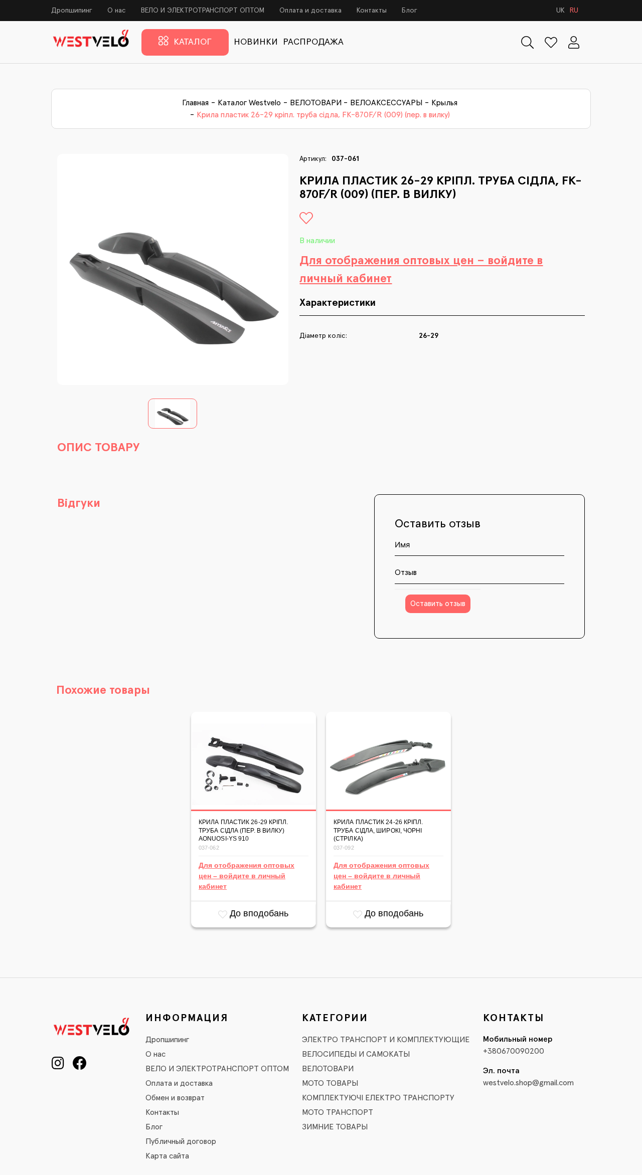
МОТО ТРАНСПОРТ (337, 1112)
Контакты (372, 10)
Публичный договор (180, 1141)
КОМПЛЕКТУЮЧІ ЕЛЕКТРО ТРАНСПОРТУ (378, 1098)
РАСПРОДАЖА (313, 42)
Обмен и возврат (175, 1098)
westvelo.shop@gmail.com (528, 1083)
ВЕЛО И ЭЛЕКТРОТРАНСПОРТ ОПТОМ (202, 10)
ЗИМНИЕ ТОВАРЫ (335, 1127)
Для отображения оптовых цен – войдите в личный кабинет (421, 270)
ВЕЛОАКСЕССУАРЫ (386, 103)
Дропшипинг (71, 10)
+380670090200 (513, 1051)
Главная (195, 103)
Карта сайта (167, 1156)
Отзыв (406, 572)
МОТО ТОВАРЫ (330, 1083)
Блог (409, 10)
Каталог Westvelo (249, 103)
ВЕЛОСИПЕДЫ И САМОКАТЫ (356, 1054)
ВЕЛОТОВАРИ (316, 103)
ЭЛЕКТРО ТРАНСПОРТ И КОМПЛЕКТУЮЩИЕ (385, 1040)
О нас (116, 10)
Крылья (444, 103)
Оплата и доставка (310, 10)
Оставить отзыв (437, 604)
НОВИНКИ (256, 42)
